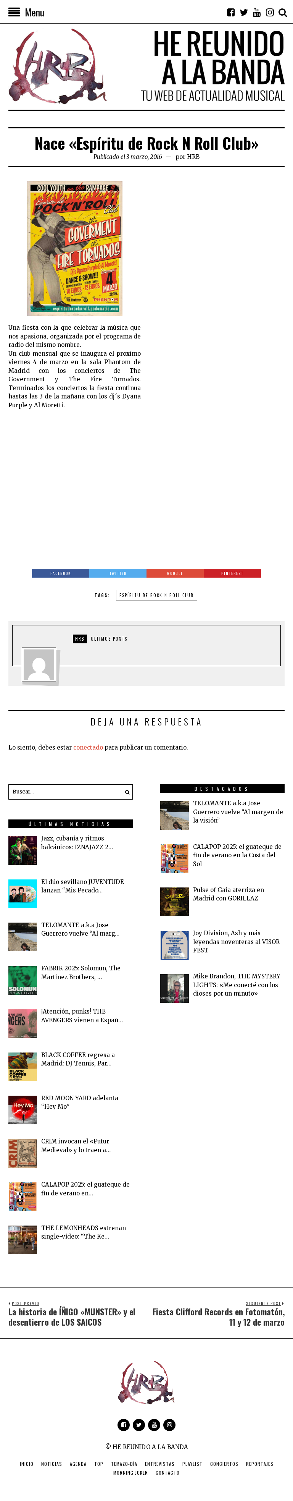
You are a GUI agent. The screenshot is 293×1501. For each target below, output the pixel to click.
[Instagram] (269, 12)
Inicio (27, 1464)
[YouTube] (256, 12)
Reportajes (260, 1464)
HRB (193, 156)
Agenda (78, 1464)
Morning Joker (130, 1472)
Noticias (51, 1464)
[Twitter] (243, 12)
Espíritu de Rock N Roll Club (156, 595)
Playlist (192, 1464)
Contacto (168, 1472)
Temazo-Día (124, 1464)
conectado (88, 747)
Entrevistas (160, 1464)
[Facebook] (230, 12)
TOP (98, 1464)
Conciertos (224, 1464)
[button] (125, 792)
